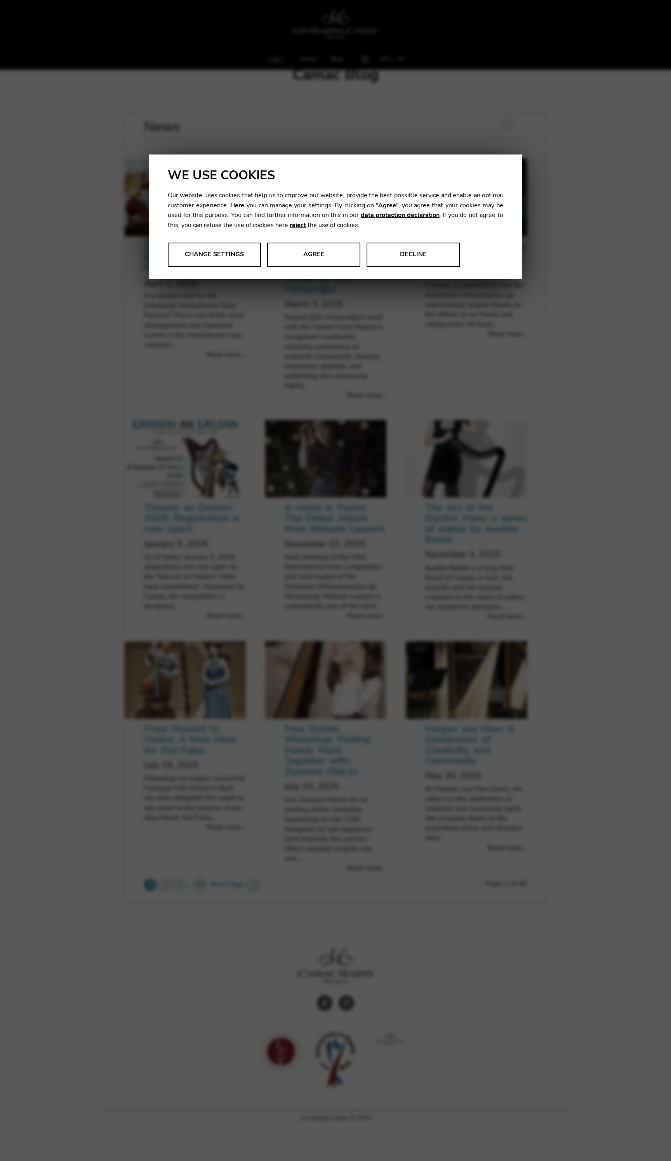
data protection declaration (400, 215)
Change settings (214, 254)
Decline (413, 254)
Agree (387, 205)
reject (298, 225)
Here (237, 205)
